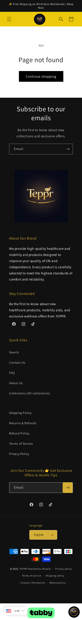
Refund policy (57, 582)
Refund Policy (19, 433)
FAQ (12, 373)
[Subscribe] (68, 149)
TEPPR (23, 568)
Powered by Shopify (39, 568)
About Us (16, 383)
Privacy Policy (19, 454)
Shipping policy (55, 575)
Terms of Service (21, 443)
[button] (9, 19)
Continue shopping (41, 76)
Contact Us (17, 362)
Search (14, 352)
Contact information (32, 582)
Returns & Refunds (22, 423)
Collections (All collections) (29, 393)
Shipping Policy (20, 413)
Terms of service (31, 575)
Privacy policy (63, 568)
